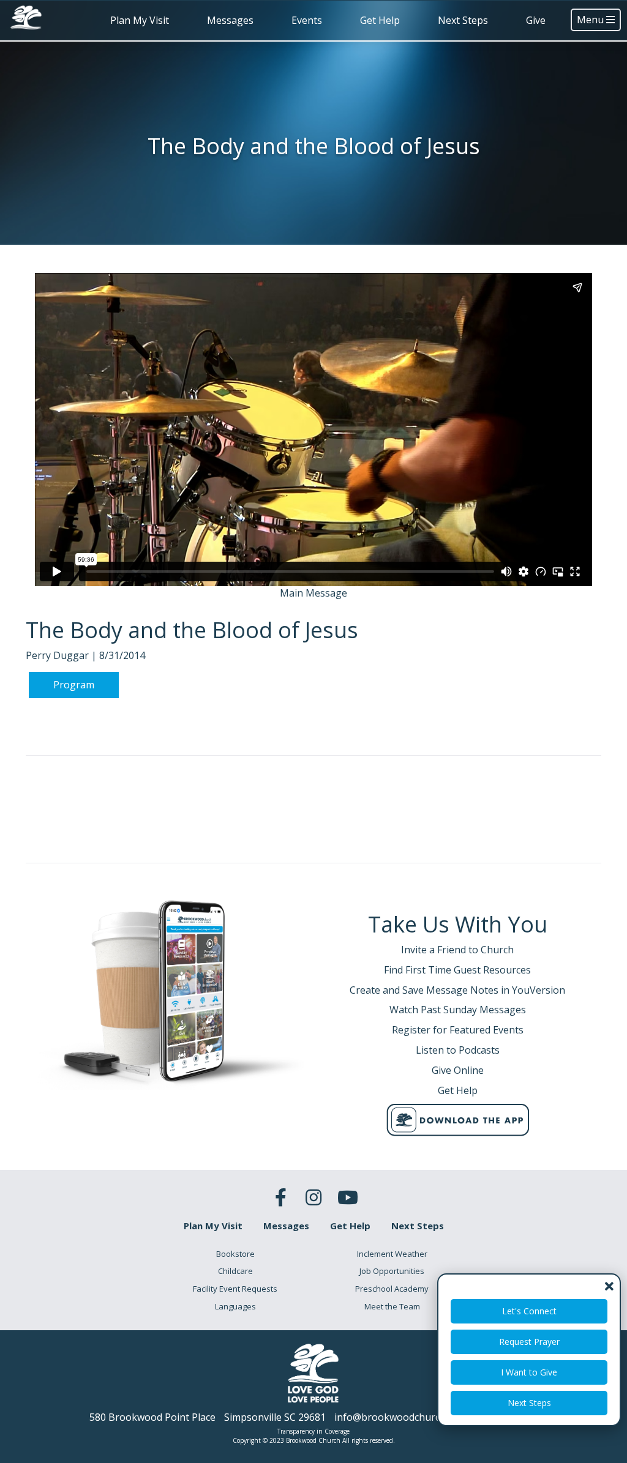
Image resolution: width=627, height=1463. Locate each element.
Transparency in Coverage (313, 1431)
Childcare (235, 1270)
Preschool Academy (392, 1288)
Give (536, 20)
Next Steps (463, 20)
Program (73, 684)
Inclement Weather (392, 1253)
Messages (230, 20)
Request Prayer (529, 1341)
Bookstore (235, 1253)
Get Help (380, 20)
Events (306, 20)
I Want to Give (529, 1372)
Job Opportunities (391, 1270)
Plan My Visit (139, 20)
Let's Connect (529, 1311)
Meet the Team (392, 1306)
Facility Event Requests (235, 1288)
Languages (235, 1306)
